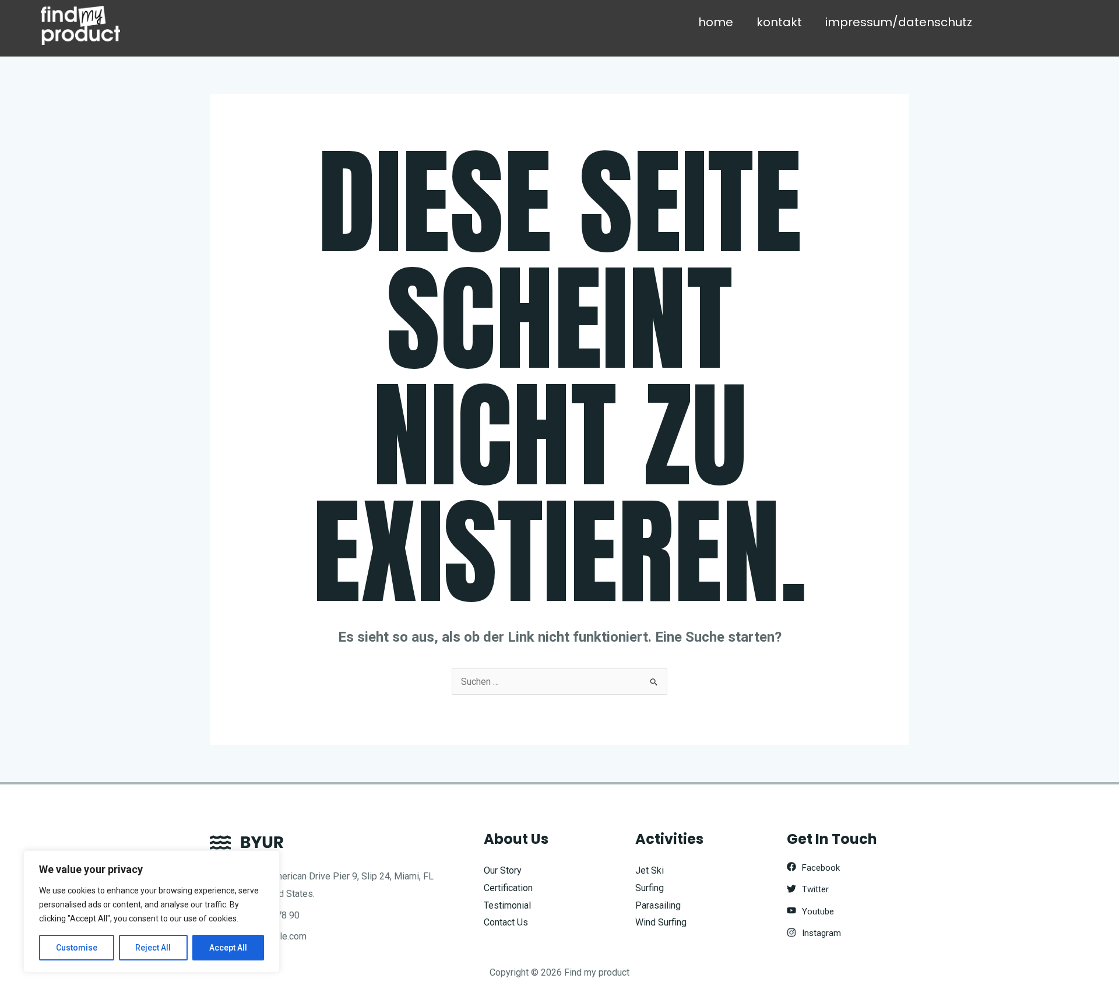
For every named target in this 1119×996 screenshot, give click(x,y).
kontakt (779, 22)
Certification (508, 887)
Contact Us (506, 922)
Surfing (649, 887)
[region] (151, 911)
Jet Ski (649, 870)
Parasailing (658, 905)
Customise (76, 947)
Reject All (153, 947)
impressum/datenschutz (898, 22)
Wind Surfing (661, 922)
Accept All (228, 947)
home (715, 22)
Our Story (503, 870)
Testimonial (507, 905)
